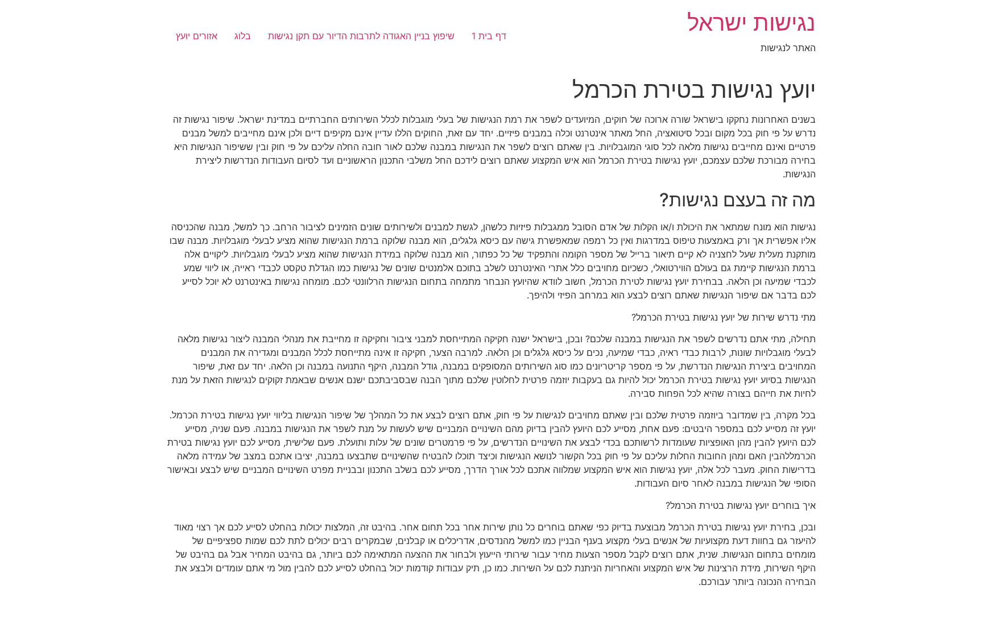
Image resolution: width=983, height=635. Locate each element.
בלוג (242, 35)
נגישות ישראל (751, 22)
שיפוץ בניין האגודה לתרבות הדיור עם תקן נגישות (361, 35)
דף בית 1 (489, 35)
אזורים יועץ (196, 35)
